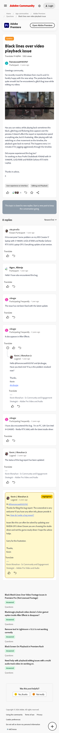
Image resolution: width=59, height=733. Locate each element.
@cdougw (14, 385)
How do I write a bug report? (22, 515)
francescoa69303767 (18, 61)
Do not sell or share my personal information (23, 724)
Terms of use (29, 714)
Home (8, 13)
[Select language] (39, 5)
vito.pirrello (14, 229)
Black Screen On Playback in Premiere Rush (24, 646)
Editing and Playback (40, 186)
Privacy (39, 714)
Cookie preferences (13, 719)
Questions (10, 16)
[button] (5, 6)
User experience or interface (17, 186)
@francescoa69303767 (18, 504)
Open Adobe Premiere (42, 25)
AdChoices (13, 729)
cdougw (12, 298)
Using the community (14, 714)
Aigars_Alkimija (16, 267)
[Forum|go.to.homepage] (22, 5)
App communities (22, 13)
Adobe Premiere (39, 13)
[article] (29, 243)
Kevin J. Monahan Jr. (23, 355)
